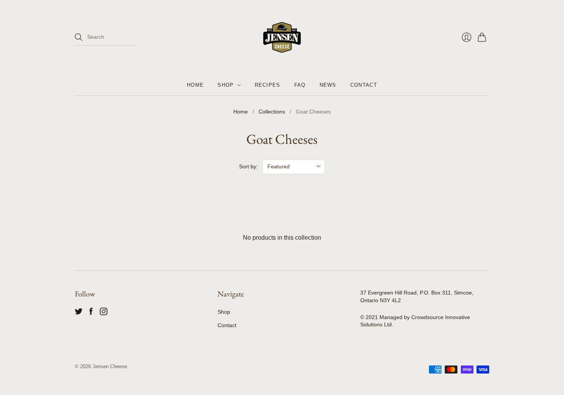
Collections (272, 112)
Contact (227, 325)
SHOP (226, 85)
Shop (224, 312)
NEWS (328, 85)
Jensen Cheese (109, 366)
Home (240, 112)
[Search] (78, 37)
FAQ (300, 85)
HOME (195, 85)
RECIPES (267, 85)
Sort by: (248, 166)
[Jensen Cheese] (282, 37)
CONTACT (363, 85)
